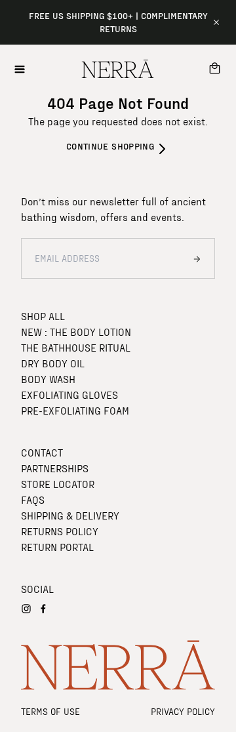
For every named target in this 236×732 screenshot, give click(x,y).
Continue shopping (110, 146)
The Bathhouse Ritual (75, 347)
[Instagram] (26, 608)
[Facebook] (43, 608)
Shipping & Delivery (70, 515)
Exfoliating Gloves (69, 394)
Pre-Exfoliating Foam (75, 410)
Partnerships (54, 468)
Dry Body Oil (53, 363)
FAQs (33, 499)
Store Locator (57, 484)
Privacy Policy (183, 711)
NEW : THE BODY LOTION (76, 331)
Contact (42, 452)
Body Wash (48, 379)
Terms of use (50, 711)
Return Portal (57, 546)
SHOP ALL (43, 316)
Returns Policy (59, 531)
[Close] (216, 22)
